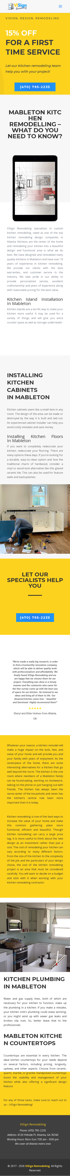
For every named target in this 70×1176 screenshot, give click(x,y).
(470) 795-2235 (35, 87)
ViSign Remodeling (37, 1166)
